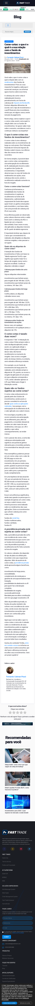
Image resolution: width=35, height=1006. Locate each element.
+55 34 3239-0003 (9, 947)
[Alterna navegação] (7, 25)
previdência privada (22, 563)
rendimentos (9, 82)
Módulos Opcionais (7, 958)
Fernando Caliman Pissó (15, 57)
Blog (3, 968)
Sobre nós (5, 858)
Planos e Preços (7, 955)
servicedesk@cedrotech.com (12, 943)
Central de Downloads (8, 975)
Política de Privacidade (8, 865)
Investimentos (9, 41)
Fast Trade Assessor (8, 900)
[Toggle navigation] (6, 3)
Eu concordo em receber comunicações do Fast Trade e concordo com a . (18, 932)
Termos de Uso (6, 861)
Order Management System (10, 896)
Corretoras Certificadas (8, 978)
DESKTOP (5, 873)
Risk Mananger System (8, 889)
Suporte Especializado (8, 981)
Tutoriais (4, 965)
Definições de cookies (25, 1003)
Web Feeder (5, 893)
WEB (3, 881)
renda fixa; (15, 518)
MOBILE (4, 877)
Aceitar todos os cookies (9, 1003)
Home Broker (6, 904)
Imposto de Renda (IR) (22, 103)
